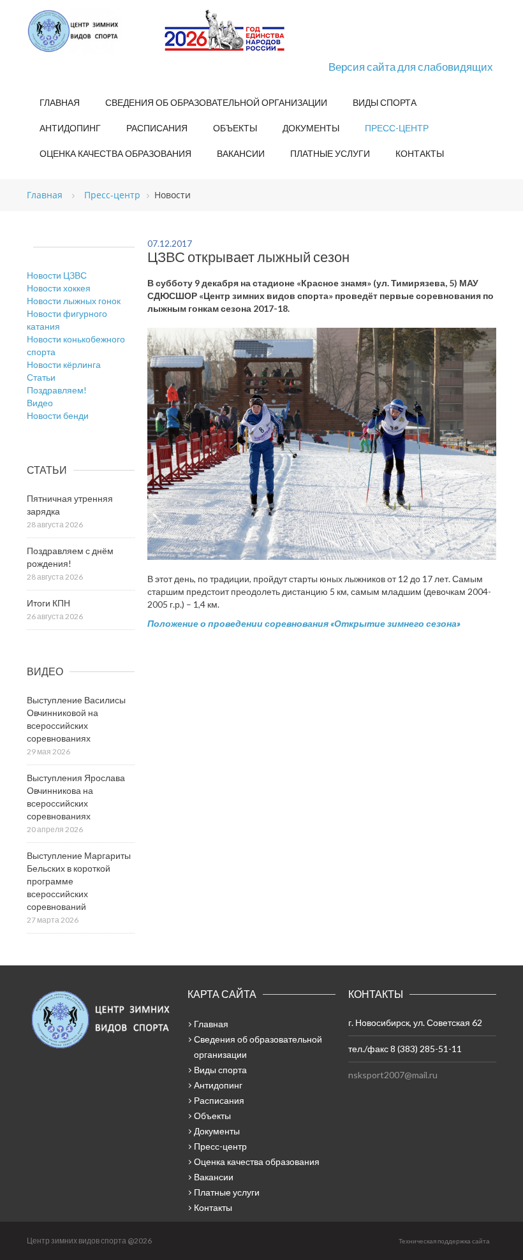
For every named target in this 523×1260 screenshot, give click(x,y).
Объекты (235, 127)
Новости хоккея (59, 287)
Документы (311, 127)
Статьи (41, 377)
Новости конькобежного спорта (76, 345)
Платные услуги (330, 153)
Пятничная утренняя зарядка (70, 504)
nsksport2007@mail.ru (393, 1074)
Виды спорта (384, 102)
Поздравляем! (57, 390)
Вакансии (241, 153)
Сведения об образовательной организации (216, 102)
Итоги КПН (48, 602)
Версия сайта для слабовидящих (410, 66)
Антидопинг (70, 127)
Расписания (157, 127)
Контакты (419, 153)
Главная (60, 102)
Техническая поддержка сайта (444, 1241)
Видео (40, 402)
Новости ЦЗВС (57, 275)
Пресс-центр (397, 127)
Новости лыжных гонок (74, 300)
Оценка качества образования (115, 153)
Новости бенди (58, 415)
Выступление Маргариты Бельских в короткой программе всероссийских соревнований (79, 881)
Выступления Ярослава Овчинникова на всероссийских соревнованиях (76, 796)
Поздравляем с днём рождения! (70, 557)
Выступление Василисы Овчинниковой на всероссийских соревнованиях (76, 719)
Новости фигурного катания (67, 320)
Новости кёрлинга (64, 364)
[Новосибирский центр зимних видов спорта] (90, 31)
